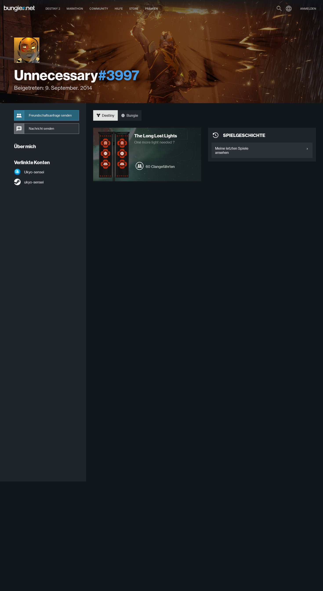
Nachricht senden (41, 128)
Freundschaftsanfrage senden (50, 115)
